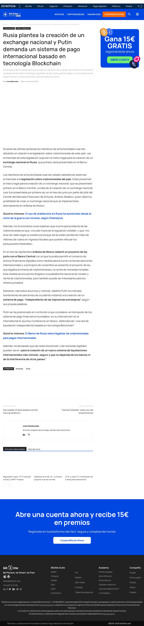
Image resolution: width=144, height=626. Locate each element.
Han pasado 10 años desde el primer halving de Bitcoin (20, 411)
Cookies (43, 623)
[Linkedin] (25, 90)
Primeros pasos (105, 571)
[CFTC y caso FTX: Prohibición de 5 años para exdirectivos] (79, 464)
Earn (53, 584)
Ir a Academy (104, 593)
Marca (132, 587)
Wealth (78, 577)
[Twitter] (12, 90)
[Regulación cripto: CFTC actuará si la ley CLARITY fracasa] (17, 464)
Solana (129, 6)
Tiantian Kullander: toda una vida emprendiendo (77, 411)
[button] (129, 14)
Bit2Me (28, 6)
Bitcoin (40, 6)
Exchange (19, 369)
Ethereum (67, 6)
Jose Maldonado (12, 81)
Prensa (133, 582)
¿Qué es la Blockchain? (109, 588)
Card (53, 588)
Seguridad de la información (61, 623)
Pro (76, 572)
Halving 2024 (94, 14)
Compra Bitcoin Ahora (72, 540)
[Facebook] (6, 90)
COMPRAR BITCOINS (114, 14)
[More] (51, 90)
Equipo (133, 572)
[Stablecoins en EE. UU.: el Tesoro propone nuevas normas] (48, 464)
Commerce (56, 593)
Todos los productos (84, 592)
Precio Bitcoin (105, 580)
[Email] (38, 90)
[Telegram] (45, 90)
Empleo (133, 592)
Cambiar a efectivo (107, 584)
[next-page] (9, 485)
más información (46, 605)
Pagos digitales (99, 6)
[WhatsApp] (19, 90)
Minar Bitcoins (105, 576)
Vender (54, 580)
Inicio (5, 24)
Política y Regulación (23, 28)
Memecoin (82, 6)
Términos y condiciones (17, 623)
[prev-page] (5, 485)
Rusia (28, 369)
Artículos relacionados (15, 449)
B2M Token (80, 582)
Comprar (55, 576)
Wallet (54, 571)
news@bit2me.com (12, 581)
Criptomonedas (75, 14)
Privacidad (34, 623)
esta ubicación (109, 614)
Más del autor (34, 449)
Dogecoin (53, 6)
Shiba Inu (116, 6)
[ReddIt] (32, 90)
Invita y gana (135, 577)
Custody (79, 587)
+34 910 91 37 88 (10, 585)
